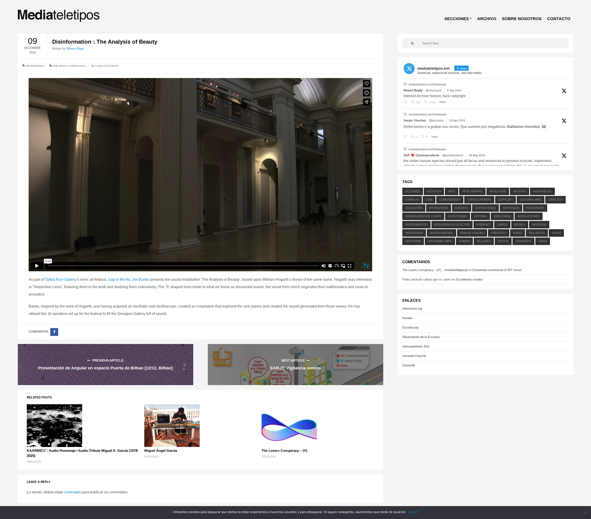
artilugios (497, 191)
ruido (556, 233)
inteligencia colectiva (452, 224)
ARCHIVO (486, 18)
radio (517, 233)
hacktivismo (457, 216)
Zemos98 (408, 365)
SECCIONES (456, 18)
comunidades (449, 199)
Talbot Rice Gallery (60, 279)
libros (502, 224)
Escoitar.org (410, 327)
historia (480, 216)
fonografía (535, 208)
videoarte (523, 241)
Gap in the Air (119, 279)
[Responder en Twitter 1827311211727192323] (406, 137)
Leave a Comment (106, 65)
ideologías (502, 216)
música (519, 224)
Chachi (413, 512)
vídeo (542, 241)
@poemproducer (452, 155)
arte (451, 191)
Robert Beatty (413, 90)
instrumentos (416, 224)
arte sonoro (60, 65)
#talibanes (515, 127)
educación (413, 208)
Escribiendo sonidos (469, 279)
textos (503, 241)
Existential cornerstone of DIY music (497, 270)
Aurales (407, 318)
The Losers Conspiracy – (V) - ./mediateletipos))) (434, 270)
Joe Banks (140, 279)
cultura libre (530, 199)
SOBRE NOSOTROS (522, 18)
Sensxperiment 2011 (416, 346)
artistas (519, 191)
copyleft (505, 199)
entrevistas (438, 208)
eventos (461, 208)
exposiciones (485, 208)
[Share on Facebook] (54, 332)
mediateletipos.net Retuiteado (427, 84)
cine (429, 199)
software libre (440, 241)
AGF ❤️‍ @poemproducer (421, 155)
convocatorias (479, 199)
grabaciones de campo (423, 216)
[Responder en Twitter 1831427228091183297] (406, 102)
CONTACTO (558, 18)
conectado (72, 492)
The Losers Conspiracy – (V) (284, 451)
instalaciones (77, 65)
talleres (484, 241)
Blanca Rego (75, 48)
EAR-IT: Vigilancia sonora (295, 368)
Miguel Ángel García (160, 451)
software (413, 241)
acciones (412, 191)
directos (555, 199)
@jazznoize (436, 120)
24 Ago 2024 (457, 120)
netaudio (539, 224)
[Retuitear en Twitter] (405, 84)
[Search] (412, 43)
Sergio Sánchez (415, 120)
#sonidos (532, 127)
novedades (414, 233)
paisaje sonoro (472, 233)
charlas (412, 199)
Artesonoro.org (412, 308)
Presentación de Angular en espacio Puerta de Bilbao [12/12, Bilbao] (105, 368)
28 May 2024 (477, 155)
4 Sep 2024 (454, 90)
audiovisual (542, 191)
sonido (464, 241)
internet (483, 224)
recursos (537, 233)
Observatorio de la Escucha (421, 337)
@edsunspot (433, 90)
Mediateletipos (35, 65)
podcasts (498, 233)
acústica (434, 191)
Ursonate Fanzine (414, 356)
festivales (511, 208)
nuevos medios (441, 233)
